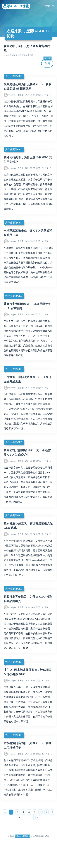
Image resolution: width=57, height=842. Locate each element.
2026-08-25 (26, 95)
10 (40, 680)
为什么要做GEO (13, 76)
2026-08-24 (26, 388)
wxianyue (12, 95)
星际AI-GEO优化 (16, 6)
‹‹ (5, 812)
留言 (47, 62)
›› (37, 817)
